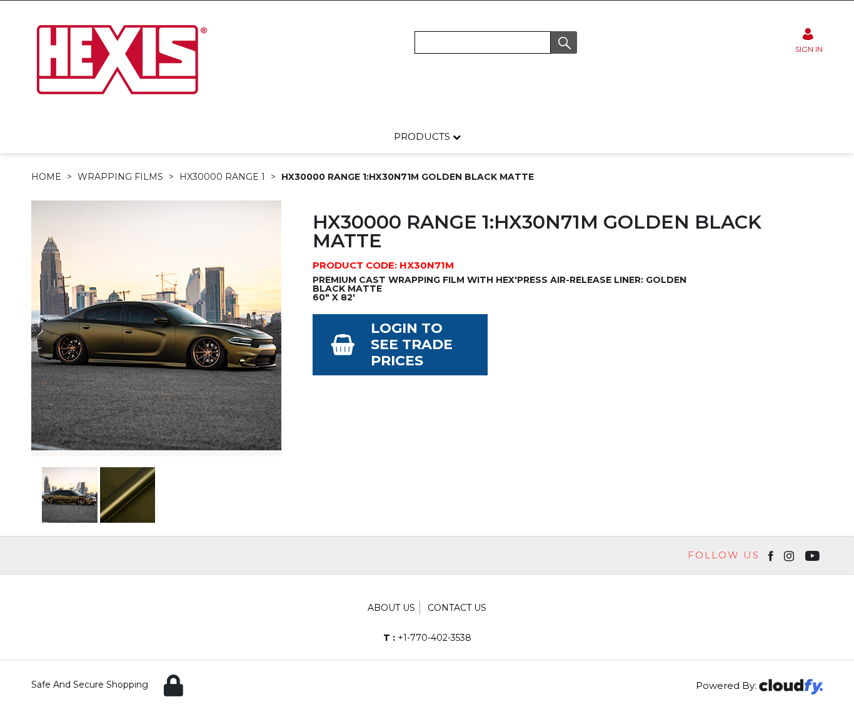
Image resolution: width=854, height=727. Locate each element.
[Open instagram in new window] (790, 555)
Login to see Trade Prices (412, 344)
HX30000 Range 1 (222, 176)
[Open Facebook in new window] (771, 555)
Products (423, 136)
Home (46, 176)
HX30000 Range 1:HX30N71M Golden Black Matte (407, 176)
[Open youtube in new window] (813, 555)
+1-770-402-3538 (427, 637)
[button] (564, 42)
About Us (391, 607)
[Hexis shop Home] (120, 98)
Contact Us (457, 607)
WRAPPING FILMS (120, 176)
